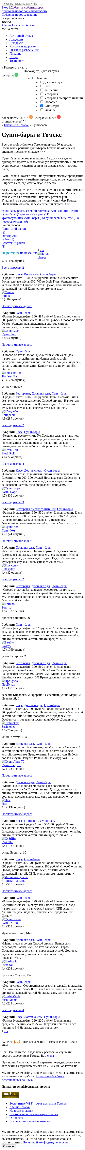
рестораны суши (35, 214)
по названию (29, 253)
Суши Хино (10, 922)
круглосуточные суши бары (23, 218)
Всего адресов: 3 (13, 502)
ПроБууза (8, 684)
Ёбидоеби (8, 415)
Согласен (8, 1146)
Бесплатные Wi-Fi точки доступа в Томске (37, 1103)
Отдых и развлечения (24, 50)
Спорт (13, 57)
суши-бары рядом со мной (19, 210)
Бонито (6, 607)
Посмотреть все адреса (17, 306)
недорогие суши (15, 221)
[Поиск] (40, 4)
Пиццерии (50, 90)
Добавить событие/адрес (26, 7)
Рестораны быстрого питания (63, 98)
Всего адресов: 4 (13, 463)
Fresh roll (7, 965)
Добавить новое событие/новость (24, 11)
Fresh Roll (8, 453)
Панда (42, 257)
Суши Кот (8, 530)
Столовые (50, 102)
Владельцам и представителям (30, 1121)
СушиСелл (9, 334)
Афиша (6, 25)
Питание (15, 53)
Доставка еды (52, 82)
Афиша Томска (19, 1107)
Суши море (9, 492)
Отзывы (30, 25)
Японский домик (13, 880)
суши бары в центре (62, 218)
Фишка (6, 295)
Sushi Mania (9, 999)
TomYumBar (10, 376)
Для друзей (17, 42)
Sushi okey (8, 726)
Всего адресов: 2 (13, 267)
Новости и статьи (21, 1110)
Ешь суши (8, 569)
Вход (5, 7)
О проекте (16, 1117)
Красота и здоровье (22, 46)
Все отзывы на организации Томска (33, 1114)
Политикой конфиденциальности (45, 1142)
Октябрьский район (10, 237)
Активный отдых (21, 35)
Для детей (16, 39)
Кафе (46, 86)
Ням (4, 803)
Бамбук (6, 646)
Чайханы (49, 110)
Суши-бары (51, 106)
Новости (18, 25)
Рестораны (50, 94)
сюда (50, 1055)
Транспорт (16, 60)
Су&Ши (7, 842)
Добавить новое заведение (19, 14)
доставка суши (50, 210)
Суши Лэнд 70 (11, 765)
